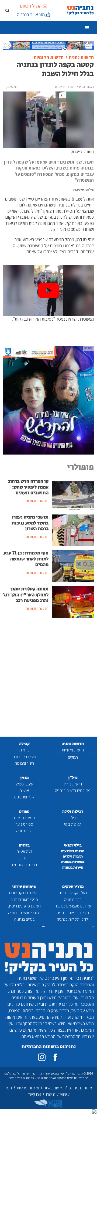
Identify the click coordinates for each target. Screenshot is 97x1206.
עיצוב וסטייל (24, 784)
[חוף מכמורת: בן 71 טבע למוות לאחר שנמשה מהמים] (73, 566)
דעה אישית (24, 851)
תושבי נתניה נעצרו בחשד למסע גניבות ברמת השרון (30, 523)
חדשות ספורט (24, 817)
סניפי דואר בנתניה (24, 899)
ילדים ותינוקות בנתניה (73, 919)
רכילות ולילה (72, 811)
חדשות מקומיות (73, 750)
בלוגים (24, 845)
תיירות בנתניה (72, 867)
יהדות (24, 858)
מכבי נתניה (24, 830)
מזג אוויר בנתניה (31, 15)
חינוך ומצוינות (24, 763)
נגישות (51, 1094)
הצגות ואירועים (72, 851)
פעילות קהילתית (24, 756)
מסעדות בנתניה (73, 862)
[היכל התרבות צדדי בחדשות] (48, 400)
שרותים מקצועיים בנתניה (73, 906)
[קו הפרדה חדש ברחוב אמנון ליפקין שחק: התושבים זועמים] (73, 494)
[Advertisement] (48, 677)
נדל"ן (73, 778)
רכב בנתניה (72, 899)
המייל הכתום (30, 6)
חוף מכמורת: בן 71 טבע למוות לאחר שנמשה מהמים (26, 559)
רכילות (73, 817)
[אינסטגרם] (41, 1057)
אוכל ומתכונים (24, 797)
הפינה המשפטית (24, 864)
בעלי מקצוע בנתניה (73, 892)
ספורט (24, 811)
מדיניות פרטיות (28, 1087)
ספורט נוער (24, 824)
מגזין (24, 778)
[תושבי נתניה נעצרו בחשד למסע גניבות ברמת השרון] (73, 530)
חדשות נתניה (73, 744)
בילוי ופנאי (73, 845)
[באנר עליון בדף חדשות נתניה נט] (48, 45)
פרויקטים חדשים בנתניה (73, 790)
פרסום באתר (54, 1087)
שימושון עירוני (24, 886)
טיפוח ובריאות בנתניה (73, 912)
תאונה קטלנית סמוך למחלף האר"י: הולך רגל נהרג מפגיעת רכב (25, 594)
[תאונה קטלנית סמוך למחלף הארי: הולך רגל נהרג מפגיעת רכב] (73, 602)
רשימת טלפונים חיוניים (24, 906)
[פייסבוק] (55, 1057)
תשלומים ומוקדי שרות (24, 892)
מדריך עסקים (73, 886)
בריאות (24, 750)
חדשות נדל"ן (73, 784)
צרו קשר (34, 1094)
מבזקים (73, 757)
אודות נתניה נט (80, 1087)
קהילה (24, 744)
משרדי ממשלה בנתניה (24, 912)
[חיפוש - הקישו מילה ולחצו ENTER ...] (7, 10)
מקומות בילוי (73, 824)
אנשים (24, 790)
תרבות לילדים (73, 856)
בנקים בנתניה (24, 919)
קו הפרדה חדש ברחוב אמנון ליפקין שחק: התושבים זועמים (28, 487)
